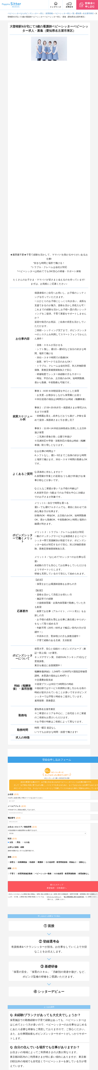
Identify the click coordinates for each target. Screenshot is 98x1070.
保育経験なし (83, 874)
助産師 (32, 862)
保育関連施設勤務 (25, 874)
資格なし (82, 862)
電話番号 (14, 818)
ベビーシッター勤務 (43, 874)
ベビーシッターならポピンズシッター (23, 13)
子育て (12, 874)
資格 (12, 857)
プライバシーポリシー (54, 897)
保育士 (12, 862)
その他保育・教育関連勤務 (65, 874)
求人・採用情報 (46, 13)
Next (68, 144)
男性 (18, 842)
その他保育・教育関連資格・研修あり (61, 862)
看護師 (40, 862)
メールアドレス (17, 806)
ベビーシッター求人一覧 (64, 13)
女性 (11, 842)
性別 (12, 839)
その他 (26, 842)
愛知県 (78, 13)
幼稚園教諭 (22, 862)
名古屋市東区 (88, 13)
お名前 (13, 794)
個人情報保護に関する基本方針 (74, 897)
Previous (30, 144)
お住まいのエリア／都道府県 (22, 827)
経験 (12, 868)
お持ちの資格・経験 (16, 847)
